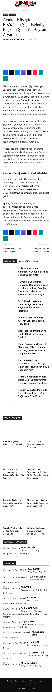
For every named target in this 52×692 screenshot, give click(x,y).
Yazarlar (33, 684)
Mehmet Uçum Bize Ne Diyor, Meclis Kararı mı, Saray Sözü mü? (37, 503)
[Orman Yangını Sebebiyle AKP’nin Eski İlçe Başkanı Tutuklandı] (10, 321)
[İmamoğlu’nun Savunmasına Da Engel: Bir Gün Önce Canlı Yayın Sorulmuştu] (38, 459)
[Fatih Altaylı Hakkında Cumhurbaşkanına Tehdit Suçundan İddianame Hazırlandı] (10, 304)
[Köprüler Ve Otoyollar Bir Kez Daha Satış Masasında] (14, 518)
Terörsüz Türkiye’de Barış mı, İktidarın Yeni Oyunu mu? (13, 503)
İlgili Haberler (10, 261)
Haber (16, 10)
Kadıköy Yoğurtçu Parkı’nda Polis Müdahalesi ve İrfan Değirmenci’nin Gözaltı (32, 393)
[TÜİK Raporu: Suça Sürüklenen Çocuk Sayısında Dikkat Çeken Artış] (10, 272)
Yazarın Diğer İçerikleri (28, 261)
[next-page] (9, 403)
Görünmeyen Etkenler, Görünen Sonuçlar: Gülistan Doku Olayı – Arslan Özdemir (25, 614)
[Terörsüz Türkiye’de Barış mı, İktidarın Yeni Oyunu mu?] (14, 490)
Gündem (24, 10)
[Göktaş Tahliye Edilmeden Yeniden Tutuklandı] (38, 431)
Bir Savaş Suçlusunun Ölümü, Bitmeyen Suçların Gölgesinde (37, 531)
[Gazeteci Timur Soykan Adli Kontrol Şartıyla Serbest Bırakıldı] (10, 334)
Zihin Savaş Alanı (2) (37, 572)
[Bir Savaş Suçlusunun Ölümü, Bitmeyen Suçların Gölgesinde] (38, 518)
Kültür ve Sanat (21, 684)
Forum (40, 681)
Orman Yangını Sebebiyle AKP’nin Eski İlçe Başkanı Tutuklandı (31, 320)
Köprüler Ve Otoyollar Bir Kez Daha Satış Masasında (13, 531)
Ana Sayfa (7, 10)
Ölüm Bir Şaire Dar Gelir (32, 666)
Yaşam (32, 681)
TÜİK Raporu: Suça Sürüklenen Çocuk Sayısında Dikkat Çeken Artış (33, 271)
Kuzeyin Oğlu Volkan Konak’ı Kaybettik (12, 250)
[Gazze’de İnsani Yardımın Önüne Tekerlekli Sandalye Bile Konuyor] (14, 459)
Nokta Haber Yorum (13, 39)
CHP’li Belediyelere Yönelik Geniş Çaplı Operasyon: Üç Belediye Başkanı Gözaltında (33, 379)
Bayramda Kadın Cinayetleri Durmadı (40, 250)
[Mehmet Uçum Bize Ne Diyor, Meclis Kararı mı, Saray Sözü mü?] (38, 490)
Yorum (24, 681)
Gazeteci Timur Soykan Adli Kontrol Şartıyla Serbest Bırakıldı (33, 334)
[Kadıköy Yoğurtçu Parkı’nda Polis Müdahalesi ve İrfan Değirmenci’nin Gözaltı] (10, 393)
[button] (4, 3)
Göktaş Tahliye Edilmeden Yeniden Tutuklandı (35, 444)
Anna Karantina (10, 637)
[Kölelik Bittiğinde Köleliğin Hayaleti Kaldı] (14, 431)
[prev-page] (4, 403)
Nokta (9, 681)
